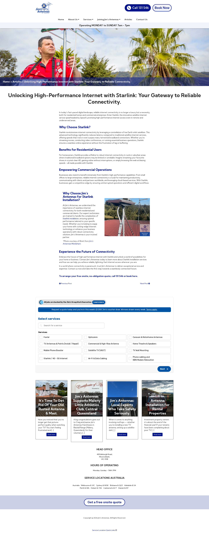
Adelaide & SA (130, 485)
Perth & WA (84, 488)
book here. (132, 276)
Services (87, 19)
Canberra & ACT (110, 488)
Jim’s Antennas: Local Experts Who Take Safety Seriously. (122, 406)
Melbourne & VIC (88, 485)
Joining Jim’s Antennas (108, 19)
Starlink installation (71, 218)
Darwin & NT (123, 488)
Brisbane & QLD (116, 485)
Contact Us (141, 19)
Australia (76, 485)
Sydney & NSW (102, 485)
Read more (51, 434)
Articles (128, 19)
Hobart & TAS (96, 488)
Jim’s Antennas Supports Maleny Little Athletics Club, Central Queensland (87, 404)
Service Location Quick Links (104, 530)
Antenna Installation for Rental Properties (157, 406)
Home (61, 19)
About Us (73, 19)
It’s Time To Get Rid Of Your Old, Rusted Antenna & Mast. (51, 406)
